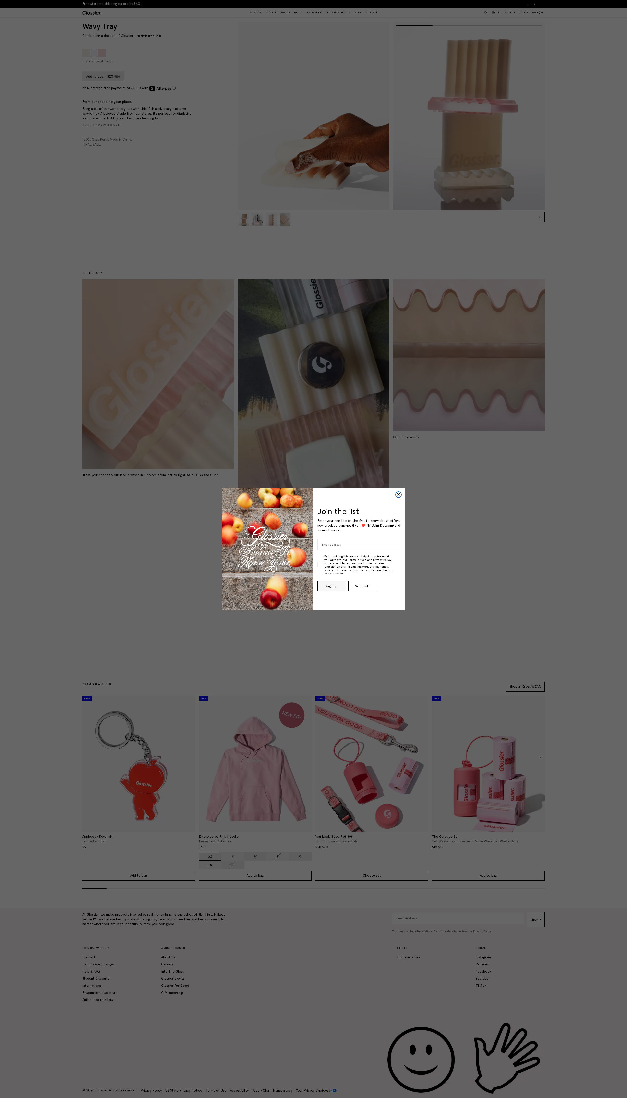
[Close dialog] (398, 495)
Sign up (331, 586)
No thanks (362, 586)
